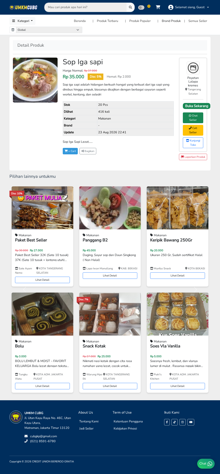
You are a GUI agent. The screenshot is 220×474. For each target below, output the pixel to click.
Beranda (80, 21)
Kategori (23, 21)
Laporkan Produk (194, 157)
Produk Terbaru (107, 21)
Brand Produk (171, 21)
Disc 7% (83, 299)
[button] (189, 7)
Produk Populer (140, 21)
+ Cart (72, 151)
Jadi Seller (86, 428)
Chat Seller (193, 118)
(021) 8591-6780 (43, 441)
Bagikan (89, 151)
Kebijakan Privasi (125, 428)
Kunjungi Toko (194, 143)
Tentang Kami (88, 421)
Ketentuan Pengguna (128, 421)
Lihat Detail (42, 280)
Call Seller (193, 130)
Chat (203, 463)
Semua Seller (197, 21)
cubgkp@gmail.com (43, 436)
